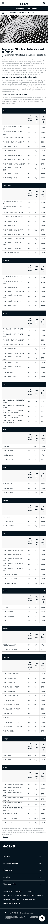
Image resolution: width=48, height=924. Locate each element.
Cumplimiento (7, 891)
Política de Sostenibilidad (11, 899)
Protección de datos (19, 895)
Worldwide (29, 891)
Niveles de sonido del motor (27, 9)
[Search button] (44, 3)
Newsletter (19, 891)
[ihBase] (24, 41)
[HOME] (3, 13)
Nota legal (6, 895)
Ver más (5, 837)
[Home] (5, 913)
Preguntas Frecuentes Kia (11, 903)
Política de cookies (35, 895)
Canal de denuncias (29, 899)
